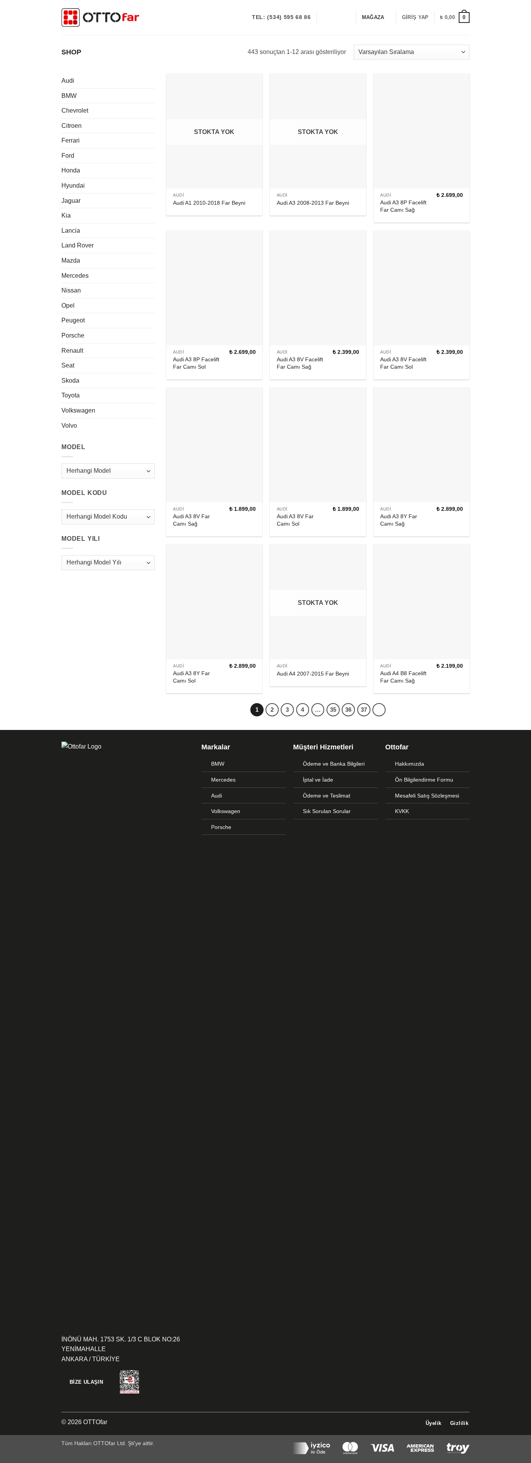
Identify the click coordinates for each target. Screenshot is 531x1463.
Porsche (72, 335)
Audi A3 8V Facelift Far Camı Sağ (300, 363)
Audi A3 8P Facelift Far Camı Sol (196, 363)
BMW (69, 95)
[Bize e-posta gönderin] (345, 17)
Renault (72, 350)
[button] (415, 17)
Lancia (70, 230)
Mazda (70, 260)
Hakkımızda (409, 764)
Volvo (69, 425)
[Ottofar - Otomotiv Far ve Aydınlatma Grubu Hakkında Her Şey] (100, 17)
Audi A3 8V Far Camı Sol (295, 520)
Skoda (70, 380)
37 (364, 709)
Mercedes (75, 275)
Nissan (71, 290)
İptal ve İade (318, 780)
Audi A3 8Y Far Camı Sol (191, 677)
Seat (67, 365)
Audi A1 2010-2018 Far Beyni (209, 203)
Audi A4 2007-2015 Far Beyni (313, 674)
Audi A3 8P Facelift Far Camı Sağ (403, 206)
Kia (66, 215)
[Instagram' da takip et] (335, 17)
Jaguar (70, 200)
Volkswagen (78, 410)
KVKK (402, 811)
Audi (67, 80)
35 (333, 709)
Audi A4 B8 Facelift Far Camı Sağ (403, 677)
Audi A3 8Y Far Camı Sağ (398, 520)
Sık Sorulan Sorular (327, 811)
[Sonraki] (379, 709)
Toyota (70, 395)
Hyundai (73, 185)
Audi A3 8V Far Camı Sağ (191, 520)
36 (348, 709)
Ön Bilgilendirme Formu (424, 780)
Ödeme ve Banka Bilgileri (334, 764)
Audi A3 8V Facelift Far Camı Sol (403, 363)
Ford (67, 155)
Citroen (71, 125)
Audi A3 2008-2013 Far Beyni (313, 203)
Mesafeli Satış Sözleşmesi (427, 795)
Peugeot (73, 320)
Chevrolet (74, 110)
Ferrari (70, 140)
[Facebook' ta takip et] (325, 17)
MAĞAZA (373, 17)
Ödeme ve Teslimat (326, 795)
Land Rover (77, 245)
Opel (68, 305)
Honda (70, 170)
